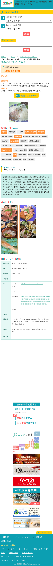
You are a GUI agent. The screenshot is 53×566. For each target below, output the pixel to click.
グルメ (13, 57)
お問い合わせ (6, 541)
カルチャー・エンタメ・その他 (13, 560)
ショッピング (27, 553)
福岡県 (3, 57)
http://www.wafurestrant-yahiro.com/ (32, 284)
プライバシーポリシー (23, 537)
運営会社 (39, 537)
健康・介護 (13, 553)
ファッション (24, 549)
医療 (3, 553)
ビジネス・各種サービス (23, 556)
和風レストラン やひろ (28, 57)
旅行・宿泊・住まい (41, 549)
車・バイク (5, 556)
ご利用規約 (5, 537)
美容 (12, 549)
